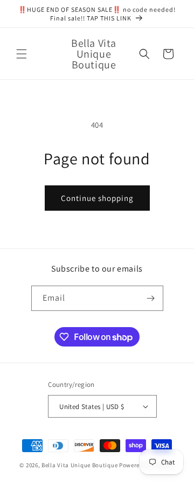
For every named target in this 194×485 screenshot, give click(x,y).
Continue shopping (97, 198)
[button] (21, 54)
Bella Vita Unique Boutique (79, 465)
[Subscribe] (151, 298)
